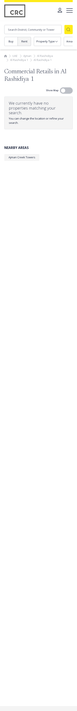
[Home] (5, 56)
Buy (11, 41)
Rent (24, 41)
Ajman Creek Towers (22, 157)
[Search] (68, 29)
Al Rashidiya (45, 56)
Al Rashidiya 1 (19, 60)
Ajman (27, 56)
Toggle (66, 90)
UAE (15, 56)
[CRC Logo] (15, 11)
